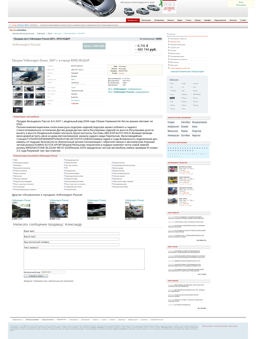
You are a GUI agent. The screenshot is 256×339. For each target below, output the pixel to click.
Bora (172, 83)
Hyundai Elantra (185, 167)
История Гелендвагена (183, 305)
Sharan (173, 105)
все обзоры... (202, 308)
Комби (184, 126)
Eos (172, 87)
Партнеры (121, 319)
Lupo (172, 94)
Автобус (185, 122)
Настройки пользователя (178, 59)
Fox (183, 87)
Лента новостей (207, 326)
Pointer (195, 98)
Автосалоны (73, 319)
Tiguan (184, 105)
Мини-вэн (173, 131)
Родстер (196, 131)
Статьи (104, 319)
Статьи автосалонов (220, 326)
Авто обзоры (233, 326)
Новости (95, 319)
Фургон (196, 135)
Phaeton (184, 98)
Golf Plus (173, 91)
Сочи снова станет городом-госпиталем (189, 222)
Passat (50, 33)
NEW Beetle (197, 94)
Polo (172, 101)
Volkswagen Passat (21, 200)
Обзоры (112, 319)
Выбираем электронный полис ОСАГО (187, 261)
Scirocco (196, 101)
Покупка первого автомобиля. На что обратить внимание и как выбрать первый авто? (184, 265)
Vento (183, 109)
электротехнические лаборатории (187, 71)
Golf (194, 87)
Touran (173, 109)
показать (121, 73)
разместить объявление (54, 327)
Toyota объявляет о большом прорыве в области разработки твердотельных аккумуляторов (186, 217)
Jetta (183, 91)
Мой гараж (174, 65)
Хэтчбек (185, 135)
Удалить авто (174, 47)
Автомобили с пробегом (178, 38)
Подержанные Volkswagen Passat (144, 326)
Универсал (173, 135)
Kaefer (195, 91)
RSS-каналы (174, 62)
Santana (184, 101)
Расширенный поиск (177, 56)
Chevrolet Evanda (186, 188)
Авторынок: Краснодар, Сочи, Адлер (121, 8)
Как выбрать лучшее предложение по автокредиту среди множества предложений (184, 251)
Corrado (195, 83)
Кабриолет (173, 126)
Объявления (85, 319)
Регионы (173, 50)
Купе (194, 126)
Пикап (184, 131)
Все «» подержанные (125, 89)
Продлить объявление (177, 44)
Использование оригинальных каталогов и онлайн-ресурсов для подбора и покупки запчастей (186, 256)
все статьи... (202, 274)
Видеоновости (17, 319)
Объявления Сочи (157, 319)
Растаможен (75, 100)
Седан (73, 87)
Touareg (195, 105)
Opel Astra (183, 198)
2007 (72, 79)
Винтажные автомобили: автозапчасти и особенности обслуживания (186, 285)
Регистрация (241, 5)
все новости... (202, 240)
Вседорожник (199, 122)
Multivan (184, 94)
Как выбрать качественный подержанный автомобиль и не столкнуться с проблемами (186, 270)
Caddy (184, 83)
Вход (241, 2)
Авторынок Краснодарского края (23, 33)
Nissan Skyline (184, 177)
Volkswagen (41, 33)
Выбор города (175, 53)
